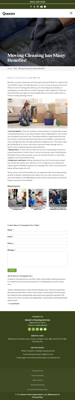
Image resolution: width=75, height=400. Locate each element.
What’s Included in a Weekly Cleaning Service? (38, 351)
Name (11, 230)
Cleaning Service (37, 371)
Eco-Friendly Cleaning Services (37, 389)
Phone (11, 243)
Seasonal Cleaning (37, 375)
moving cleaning (40, 152)
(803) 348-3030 (37, 1)
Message (12, 250)
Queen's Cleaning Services (18, 78)
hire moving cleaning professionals (54, 85)
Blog (38, 78)
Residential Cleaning (37, 385)
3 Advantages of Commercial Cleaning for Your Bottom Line (38, 358)
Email (11, 237)
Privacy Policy (37, 397)
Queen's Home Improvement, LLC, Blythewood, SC (40, 394)
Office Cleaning (38, 380)
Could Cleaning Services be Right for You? (38, 354)
